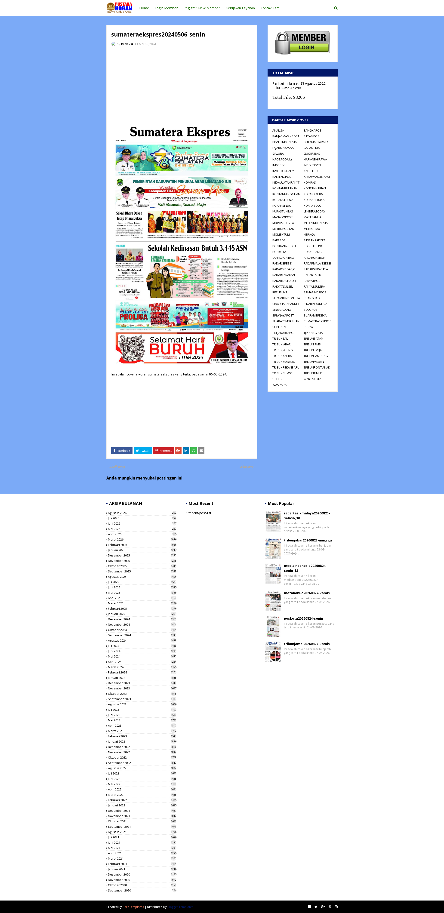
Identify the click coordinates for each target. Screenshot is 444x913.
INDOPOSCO (312, 165)
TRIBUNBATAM (314, 338)
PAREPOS (279, 240)
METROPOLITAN (283, 229)
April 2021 (142, 853)
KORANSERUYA (282, 200)
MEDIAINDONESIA (316, 223)
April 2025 (142, 598)
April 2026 (142, 534)
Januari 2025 (142, 614)
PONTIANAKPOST (284, 246)
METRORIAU (312, 229)
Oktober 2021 (142, 821)
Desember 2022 (142, 747)
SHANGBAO (312, 298)
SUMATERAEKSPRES (317, 321)
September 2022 (142, 763)
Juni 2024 (142, 651)
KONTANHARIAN (315, 188)
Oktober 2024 (142, 630)
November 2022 (142, 752)
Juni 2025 (142, 587)
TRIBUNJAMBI (312, 344)
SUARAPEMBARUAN (285, 321)
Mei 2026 (142, 529)
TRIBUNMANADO (283, 362)
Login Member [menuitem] (166, 8)
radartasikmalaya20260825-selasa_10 (307, 515)
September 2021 (142, 826)
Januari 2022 (142, 805)
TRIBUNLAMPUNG (316, 356)
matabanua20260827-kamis (307, 593)
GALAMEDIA (312, 148)
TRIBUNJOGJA (313, 350)
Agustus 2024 (142, 640)
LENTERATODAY (314, 211)
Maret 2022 (142, 795)
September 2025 (142, 571)
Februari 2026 (142, 545)
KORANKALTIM (314, 194)
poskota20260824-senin (303, 618)
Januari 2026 (142, 550)
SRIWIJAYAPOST (283, 315)
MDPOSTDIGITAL (283, 223)
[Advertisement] (182, 84)
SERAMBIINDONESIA (286, 298)
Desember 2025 (142, 555)
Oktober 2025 (142, 566)
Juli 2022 (142, 773)
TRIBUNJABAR (281, 344)
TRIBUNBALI (280, 338)
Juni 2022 (142, 779)
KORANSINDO (281, 205)
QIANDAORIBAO (283, 257)
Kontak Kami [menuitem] (270, 8)
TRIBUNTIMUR (313, 373)
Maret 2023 (142, 731)
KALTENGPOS (281, 177)
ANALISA (278, 130)
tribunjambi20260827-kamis (307, 644)
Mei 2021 (142, 848)
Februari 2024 (142, 672)
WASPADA (279, 385)
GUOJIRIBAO (312, 153)
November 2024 (142, 624)
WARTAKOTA (312, 379)
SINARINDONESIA (315, 304)
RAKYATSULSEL (282, 286)
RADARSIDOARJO (284, 269)
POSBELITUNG (313, 246)
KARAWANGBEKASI (317, 177)
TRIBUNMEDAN (314, 362)
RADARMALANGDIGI (317, 263)
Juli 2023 (142, 709)
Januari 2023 (142, 741)
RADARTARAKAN (283, 275)
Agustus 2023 (142, 704)
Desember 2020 (142, 874)
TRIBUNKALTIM (282, 356)
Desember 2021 (142, 810)
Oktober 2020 (142, 885)
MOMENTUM (281, 234)
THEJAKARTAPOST (284, 333)
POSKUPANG (313, 252)
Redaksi (127, 44)
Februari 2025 (142, 608)
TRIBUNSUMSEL (283, 373)
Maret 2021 (142, 858)
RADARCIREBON (314, 257)
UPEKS (277, 379)
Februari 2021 (142, 864)
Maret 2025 (142, 603)
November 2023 (142, 688)
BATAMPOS (311, 136)
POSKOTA (279, 252)
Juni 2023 (142, 715)
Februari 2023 (142, 736)
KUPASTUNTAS (282, 211)
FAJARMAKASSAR (284, 148)
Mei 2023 (142, 720)
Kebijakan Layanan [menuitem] (240, 8)
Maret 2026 (142, 539)
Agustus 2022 (142, 768)
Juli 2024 (142, 646)
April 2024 (142, 662)
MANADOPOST (282, 217)
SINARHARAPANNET (285, 304)
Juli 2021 (142, 837)
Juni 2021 (142, 842)
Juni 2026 (142, 523)
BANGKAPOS (312, 130)
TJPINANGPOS (313, 333)
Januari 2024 (142, 678)
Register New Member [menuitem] (201, 8)
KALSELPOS (312, 171)
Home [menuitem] (144, 8)
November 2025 (142, 561)
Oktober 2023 (142, 694)
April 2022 (142, 789)
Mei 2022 (142, 784)
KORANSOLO (312, 205)
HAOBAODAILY (282, 159)
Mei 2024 (142, 656)
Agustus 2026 (142, 513)
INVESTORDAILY (283, 171)
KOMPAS (310, 182)
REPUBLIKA (279, 292)
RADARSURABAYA (316, 269)
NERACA (309, 234)
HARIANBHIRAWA (315, 159)
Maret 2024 (142, 667)
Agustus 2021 (142, 832)
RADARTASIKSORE (284, 281)
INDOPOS (279, 165)
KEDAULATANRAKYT (285, 182)
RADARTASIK (312, 275)
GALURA (278, 153)
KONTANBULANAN (284, 188)
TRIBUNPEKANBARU (285, 367)
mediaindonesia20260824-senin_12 (305, 568)
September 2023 (142, 699)
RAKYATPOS (312, 281)
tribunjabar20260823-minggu (308, 540)
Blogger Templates (180, 907)
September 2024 (142, 635)
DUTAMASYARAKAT (317, 142)
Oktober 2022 (142, 757)
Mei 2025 (142, 592)
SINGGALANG (281, 309)
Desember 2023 (142, 683)
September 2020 (142, 890)
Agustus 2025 (142, 577)
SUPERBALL (280, 327)
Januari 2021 (142, 869)
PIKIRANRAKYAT (314, 240)
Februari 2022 (142, 800)
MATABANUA (312, 217)
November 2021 (142, 816)
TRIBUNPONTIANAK (317, 367)
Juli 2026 (142, 518)
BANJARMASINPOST (285, 136)
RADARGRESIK (282, 263)
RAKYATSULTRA (314, 286)
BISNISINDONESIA (284, 142)
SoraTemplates (133, 907)
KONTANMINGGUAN (286, 194)
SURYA (308, 327)
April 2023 (142, 725)
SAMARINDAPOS (315, 292)
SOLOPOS (311, 309)
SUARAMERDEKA (315, 315)
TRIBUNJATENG (282, 350)
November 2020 (142, 880)
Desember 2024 (142, 619)
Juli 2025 (142, 582)
